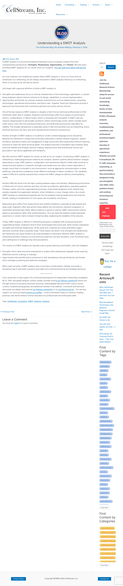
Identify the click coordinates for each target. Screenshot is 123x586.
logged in (17, 323)
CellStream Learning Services (111, 549)
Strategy (45, 301)
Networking (105, 438)
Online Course (106, 467)
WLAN (104, 416)
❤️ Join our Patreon (106, 212)
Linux (103, 404)
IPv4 (103, 412)
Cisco (103, 370)
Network (104, 488)
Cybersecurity (106, 429)
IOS (103, 383)
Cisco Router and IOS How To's (112, 553)
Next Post (86, 312)
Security (104, 400)
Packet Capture (106, 425)
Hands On (105, 391)
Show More (104, 508)
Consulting (69, 5)
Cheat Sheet (106, 501)
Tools (103, 450)
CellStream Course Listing (110, 540)
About (107, 5)
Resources (60, 14)
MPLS (104, 454)
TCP (103, 471)
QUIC (103, 497)
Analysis (37, 301)
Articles (96, 5)
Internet (104, 492)
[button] (75, 5)
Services (104, 480)
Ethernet (104, 442)
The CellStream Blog (44, 47)
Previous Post (7, 312)
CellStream (12, 301)
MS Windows (106, 421)
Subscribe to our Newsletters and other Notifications (106, 224)
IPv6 (103, 387)
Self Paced (105, 459)
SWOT (30, 301)
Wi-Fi (103, 395)
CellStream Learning (108, 545)
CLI (103, 374)
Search (102, 63)
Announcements (107, 528)
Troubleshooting (106, 408)
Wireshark (105, 362)
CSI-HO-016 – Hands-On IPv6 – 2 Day (107, 327)
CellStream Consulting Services (112, 536)
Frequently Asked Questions (111, 561)
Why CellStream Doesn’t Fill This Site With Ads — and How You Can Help (106, 292)
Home (58, 5)
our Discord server (66, 289)
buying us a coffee (34, 292)
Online (104, 463)
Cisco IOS (105, 378)
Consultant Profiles (108, 557)
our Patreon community (67, 280)
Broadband (105, 475)
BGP (103, 484)
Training (83, 5)
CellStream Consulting (109, 532)
